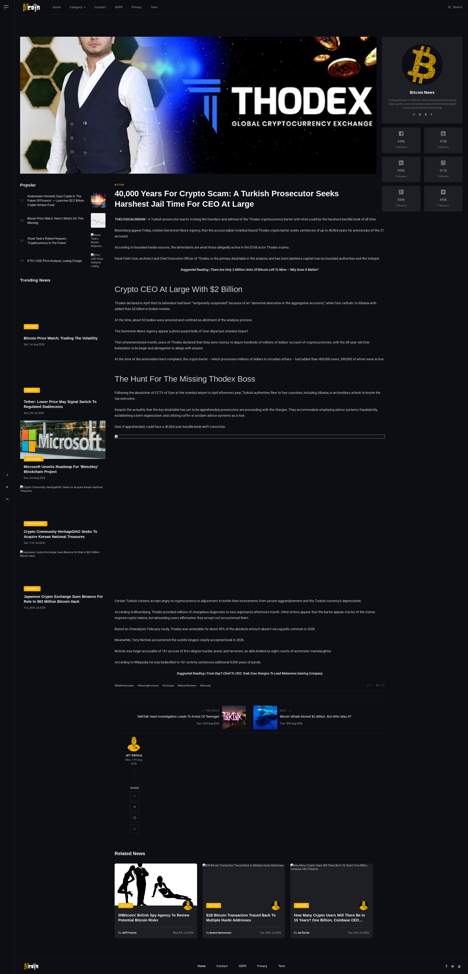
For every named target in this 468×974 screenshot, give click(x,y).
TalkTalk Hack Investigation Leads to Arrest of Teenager (178, 716)
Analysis (32, 390)
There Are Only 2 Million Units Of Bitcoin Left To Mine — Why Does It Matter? (264, 270)
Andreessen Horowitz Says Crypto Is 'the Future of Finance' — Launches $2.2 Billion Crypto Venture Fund (55, 201)
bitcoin (119, 185)
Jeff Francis (129, 932)
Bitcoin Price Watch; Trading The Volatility (61, 338)
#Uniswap (168, 685)
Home (57, 7)
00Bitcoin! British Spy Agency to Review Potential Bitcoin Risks (153, 917)
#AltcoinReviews (187, 685)
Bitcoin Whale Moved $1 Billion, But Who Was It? (315, 716)
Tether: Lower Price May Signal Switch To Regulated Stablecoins (60, 404)
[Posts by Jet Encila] (134, 744)
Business (32, 588)
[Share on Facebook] (134, 796)
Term (154, 7)
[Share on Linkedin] (134, 828)
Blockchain (34, 459)
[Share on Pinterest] (134, 817)
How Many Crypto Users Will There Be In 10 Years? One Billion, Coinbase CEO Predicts (329, 918)
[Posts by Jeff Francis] (187, 905)
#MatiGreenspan (124, 685)
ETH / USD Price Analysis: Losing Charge (54, 260)
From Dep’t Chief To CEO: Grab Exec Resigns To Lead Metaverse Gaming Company (265, 673)
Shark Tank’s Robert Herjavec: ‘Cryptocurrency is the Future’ (47, 241)
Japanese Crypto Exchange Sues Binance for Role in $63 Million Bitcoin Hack (63, 599)
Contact (100, 7)
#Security (205, 685)
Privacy (136, 7)
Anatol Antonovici (220, 932)
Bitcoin (31, 326)
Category (76, 7)
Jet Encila (133, 755)
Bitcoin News (422, 92)
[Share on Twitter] (134, 806)
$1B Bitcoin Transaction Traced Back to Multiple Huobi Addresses (241, 917)
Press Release (36, 523)
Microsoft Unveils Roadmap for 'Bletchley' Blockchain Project (61, 469)
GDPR (118, 7)
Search (457, 7)
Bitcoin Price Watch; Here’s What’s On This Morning (55, 220)
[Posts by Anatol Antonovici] (275, 905)
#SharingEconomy (148, 685)
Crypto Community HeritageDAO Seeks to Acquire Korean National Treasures (60, 534)
